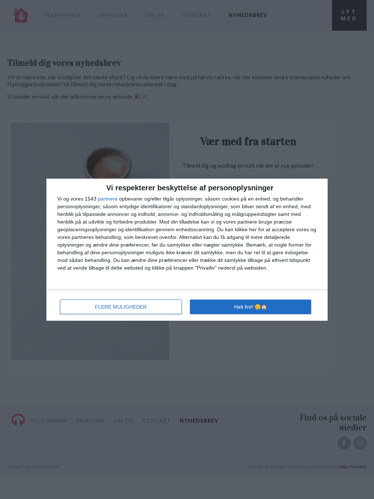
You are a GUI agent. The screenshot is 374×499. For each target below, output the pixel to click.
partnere (108, 198)
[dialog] (187, 250)
